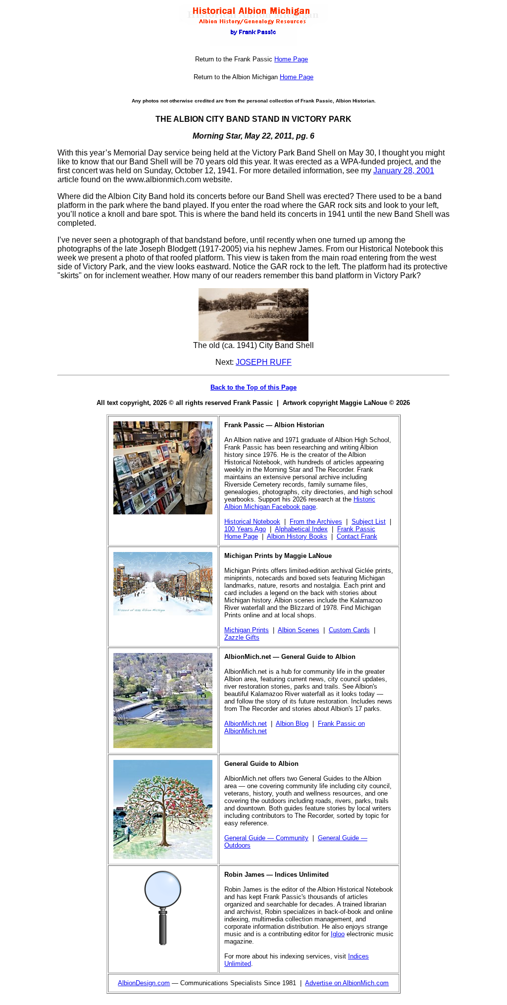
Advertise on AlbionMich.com (347, 983)
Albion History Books (297, 536)
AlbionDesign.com (144, 983)
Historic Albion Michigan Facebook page (299, 503)
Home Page (291, 59)
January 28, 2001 (403, 170)
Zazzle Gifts (241, 637)
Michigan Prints (246, 630)
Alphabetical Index (301, 529)
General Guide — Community (266, 838)
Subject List (369, 521)
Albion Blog (292, 723)
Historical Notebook (252, 521)
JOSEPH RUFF (264, 362)
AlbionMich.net (245, 723)
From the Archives (316, 521)
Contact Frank (357, 536)
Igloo (338, 934)
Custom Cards (349, 630)
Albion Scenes (298, 630)
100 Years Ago (245, 529)
